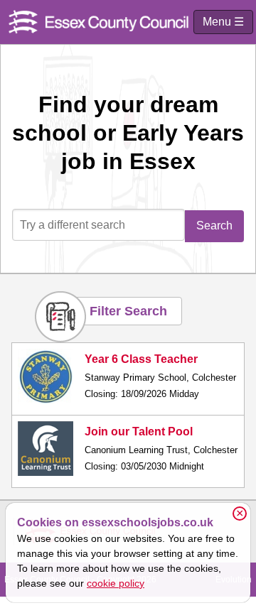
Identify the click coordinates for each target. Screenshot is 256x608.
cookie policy (115, 583)
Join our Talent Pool (139, 431)
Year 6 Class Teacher (141, 359)
